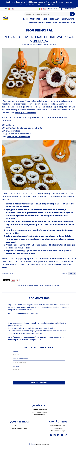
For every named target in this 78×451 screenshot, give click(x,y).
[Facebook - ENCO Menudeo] (51, 435)
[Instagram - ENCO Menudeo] (54, 435)
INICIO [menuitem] (25, 19)
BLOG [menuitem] (73, 23)
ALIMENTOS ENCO (42, 444)
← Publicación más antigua (27, 286)
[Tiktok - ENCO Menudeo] (65, 435)
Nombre (15, 351)
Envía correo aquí (58, 431)
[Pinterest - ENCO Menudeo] (58, 435)
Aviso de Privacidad (19, 428)
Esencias (72, 273)
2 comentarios (7, 274)
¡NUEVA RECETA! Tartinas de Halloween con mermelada (39, 39)
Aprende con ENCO (39, 410)
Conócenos (19, 426)
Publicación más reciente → (51, 286)
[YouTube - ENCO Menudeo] (62, 435)
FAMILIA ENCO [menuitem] (51, 23)
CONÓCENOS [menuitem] (64, 23)
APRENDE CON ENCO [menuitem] (37, 23)
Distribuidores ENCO (58, 426)
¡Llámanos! (58, 428)
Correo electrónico (20, 359)
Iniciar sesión (52, 9)
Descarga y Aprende (39, 412)
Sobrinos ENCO (39, 415)
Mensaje (16, 366)
